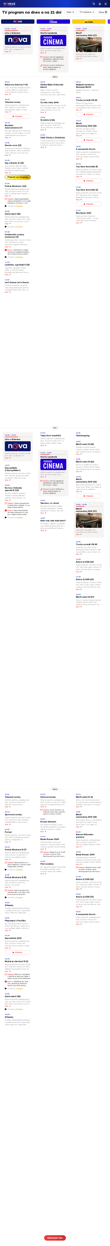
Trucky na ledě (83, 100)
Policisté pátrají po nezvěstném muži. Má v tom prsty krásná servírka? (19, 892)
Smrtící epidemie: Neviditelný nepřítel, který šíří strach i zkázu (53, 59)
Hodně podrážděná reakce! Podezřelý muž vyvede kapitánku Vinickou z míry (19, 201)
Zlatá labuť (10, 214)
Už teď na (15, 206)
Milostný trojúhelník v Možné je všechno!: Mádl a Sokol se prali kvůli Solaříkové (19, 976)
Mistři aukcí (82, 444)
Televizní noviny (12, 102)
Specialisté (10, 938)
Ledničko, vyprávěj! (14, 265)
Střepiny (9, 905)
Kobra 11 (80, 562)
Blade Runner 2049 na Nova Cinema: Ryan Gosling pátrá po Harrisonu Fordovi (54, 854)
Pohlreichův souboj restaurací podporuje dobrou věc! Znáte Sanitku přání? (18, 252)
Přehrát (18, 116)
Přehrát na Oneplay (18, 177)
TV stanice (85, 12)
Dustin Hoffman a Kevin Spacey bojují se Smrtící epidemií (53, 67)
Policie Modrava (13, 186)
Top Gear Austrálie (85, 167)
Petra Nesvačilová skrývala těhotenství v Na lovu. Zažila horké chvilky (18, 512)
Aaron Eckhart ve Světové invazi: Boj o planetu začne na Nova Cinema (54, 812)
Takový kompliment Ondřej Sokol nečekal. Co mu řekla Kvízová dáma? (19, 505)
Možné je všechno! (14, 961)
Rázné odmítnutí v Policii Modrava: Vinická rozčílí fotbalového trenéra (19, 865)
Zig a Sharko (11, 163)
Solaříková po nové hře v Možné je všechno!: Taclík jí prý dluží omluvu (18, 983)
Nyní (69, 12)
